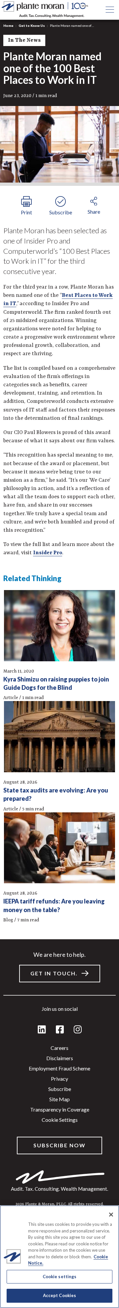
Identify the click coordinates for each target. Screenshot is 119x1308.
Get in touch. (54, 973)
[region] (59, 1256)
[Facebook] (60, 1030)
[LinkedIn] (42, 1030)
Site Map (59, 1099)
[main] (59, 654)
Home (8, 25)
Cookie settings (60, 1120)
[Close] (111, 1214)
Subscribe (59, 1089)
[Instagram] (78, 1030)
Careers (59, 1048)
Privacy (59, 1078)
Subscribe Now (59, 1145)
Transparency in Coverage (59, 1109)
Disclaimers (59, 1058)
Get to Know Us (32, 25)
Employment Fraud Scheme (59, 1068)
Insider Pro (47, 553)
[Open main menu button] (109, 10)
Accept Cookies (59, 1295)
